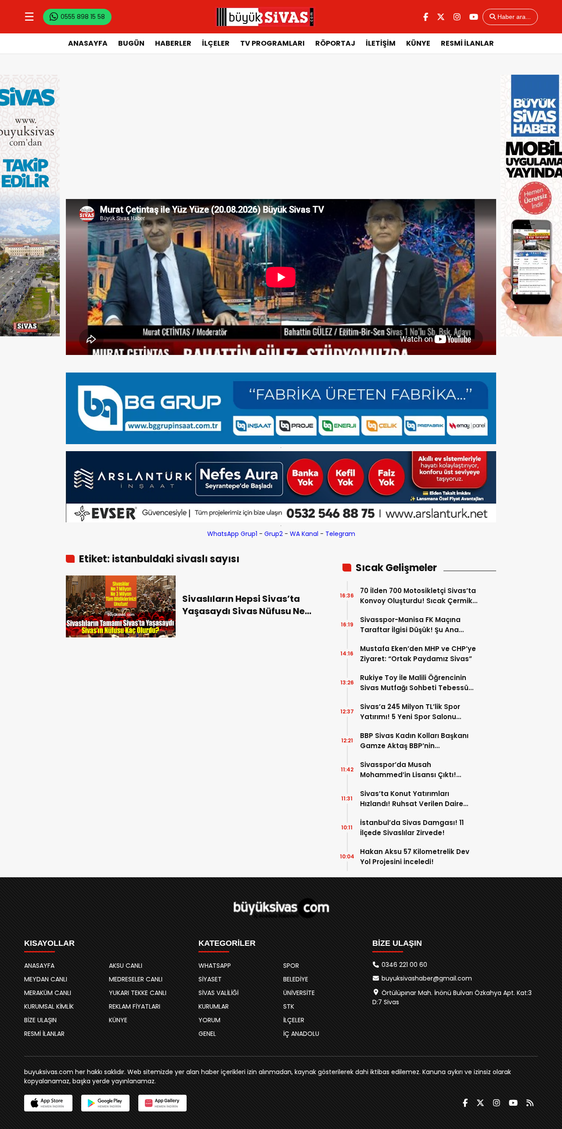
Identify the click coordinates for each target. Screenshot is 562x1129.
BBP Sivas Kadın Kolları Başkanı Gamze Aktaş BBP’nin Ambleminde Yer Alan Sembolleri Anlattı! (417, 741)
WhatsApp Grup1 (232, 533)
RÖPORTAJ (335, 43)
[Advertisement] (281, 133)
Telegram (340, 533)
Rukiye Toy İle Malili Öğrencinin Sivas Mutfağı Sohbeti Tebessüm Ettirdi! (418, 683)
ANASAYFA (88, 43)
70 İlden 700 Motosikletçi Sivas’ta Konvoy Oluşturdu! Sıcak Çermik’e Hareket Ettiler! (419, 596)
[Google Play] (105, 1103)
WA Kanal (304, 533)
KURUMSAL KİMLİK (49, 1006)
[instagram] (457, 17)
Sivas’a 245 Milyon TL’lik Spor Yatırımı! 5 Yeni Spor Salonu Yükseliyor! (410, 712)
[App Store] (48, 1103)
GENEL (207, 1033)
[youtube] (473, 17)
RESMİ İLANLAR (467, 43)
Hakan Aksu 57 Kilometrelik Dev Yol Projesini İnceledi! (414, 856)
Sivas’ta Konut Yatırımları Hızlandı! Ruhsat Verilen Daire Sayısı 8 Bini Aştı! (411, 799)
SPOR (291, 965)
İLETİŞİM (381, 43)
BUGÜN (131, 43)
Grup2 (273, 533)
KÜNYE (418, 43)
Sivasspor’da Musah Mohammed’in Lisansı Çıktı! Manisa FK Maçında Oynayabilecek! (408, 770)
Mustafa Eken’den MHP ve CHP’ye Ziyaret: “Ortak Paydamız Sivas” (418, 653)
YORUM (209, 1020)
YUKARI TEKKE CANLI (137, 992)
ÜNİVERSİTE (299, 992)
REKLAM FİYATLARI (134, 1006)
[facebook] (425, 17)
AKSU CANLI (125, 965)
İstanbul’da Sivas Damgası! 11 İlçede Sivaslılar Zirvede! (412, 827)
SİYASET (210, 979)
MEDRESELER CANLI (135, 979)
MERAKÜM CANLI (47, 992)
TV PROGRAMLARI (272, 43)
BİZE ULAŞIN (40, 1020)
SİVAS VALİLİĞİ (218, 992)
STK (288, 1006)
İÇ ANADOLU (301, 1033)
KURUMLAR (213, 1006)
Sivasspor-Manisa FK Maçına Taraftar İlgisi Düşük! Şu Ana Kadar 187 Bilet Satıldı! (410, 625)
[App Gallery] (162, 1103)
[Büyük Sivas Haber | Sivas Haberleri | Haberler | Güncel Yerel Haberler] (265, 17)
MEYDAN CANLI (45, 979)
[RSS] (529, 1103)
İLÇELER (216, 43)
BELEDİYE (295, 979)
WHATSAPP (214, 965)
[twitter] (441, 17)
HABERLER (173, 43)
